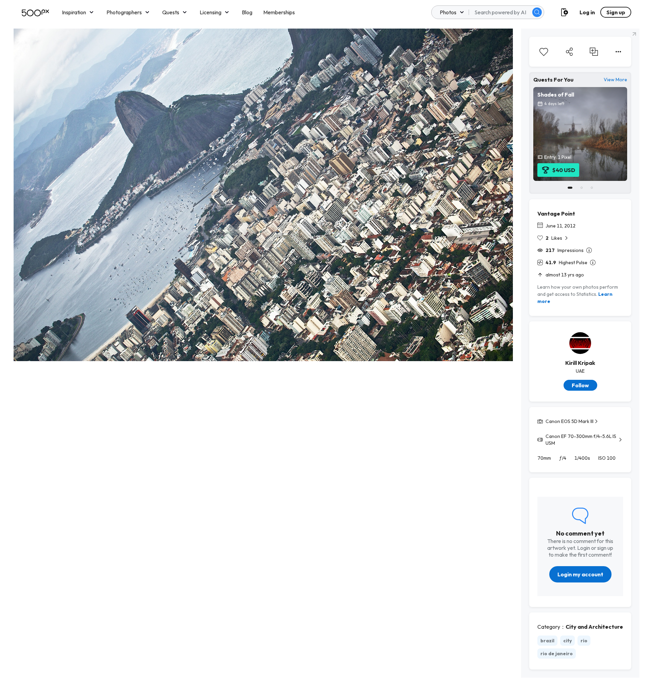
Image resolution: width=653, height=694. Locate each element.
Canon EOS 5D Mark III (569, 421)
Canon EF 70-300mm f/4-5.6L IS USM (581, 439)
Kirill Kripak (580, 362)
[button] (537, 12)
